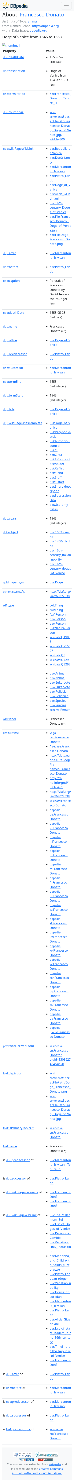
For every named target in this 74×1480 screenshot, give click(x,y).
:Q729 (59, 660)
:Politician (59, 691)
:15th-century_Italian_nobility (60, 554)
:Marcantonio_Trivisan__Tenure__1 (60, 1164)
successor (13, 368)
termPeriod (14, 94)
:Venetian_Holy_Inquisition (60, 1246)
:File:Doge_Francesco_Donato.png (60, 239)
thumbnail (13, 112)
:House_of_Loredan (60, 1294)
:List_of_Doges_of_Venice (60, 1226)
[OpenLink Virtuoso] (22, 1454)
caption (11, 281)
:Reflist (57, 468)
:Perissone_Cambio (60, 1235)
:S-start (57, 482)
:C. (53, 450)
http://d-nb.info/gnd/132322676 (60, 782)
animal (33, 21)
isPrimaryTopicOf (18, 1128)
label (9, 719)
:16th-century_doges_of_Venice (60, 568)
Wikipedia (55, 1464)
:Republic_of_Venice (60, 150)
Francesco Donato (42, 14)
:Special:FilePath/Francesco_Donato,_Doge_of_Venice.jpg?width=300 (60, 125)
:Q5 (57, 655)
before (11, 267)
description (14, 71)
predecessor (15, 354)
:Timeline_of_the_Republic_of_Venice (60, 1351)
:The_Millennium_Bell (60, 1217)
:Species (58, 701)
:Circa (56, 455)
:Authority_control (60, 443)
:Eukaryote (60, 682)
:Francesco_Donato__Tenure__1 (60, 98)
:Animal (57, 673)
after (9, 253)
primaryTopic (18, 1429)
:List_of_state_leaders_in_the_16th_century (60, 1335)
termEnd (12, 381)
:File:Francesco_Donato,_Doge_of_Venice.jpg (60, 223)
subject (10, 532)
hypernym (13, 582)
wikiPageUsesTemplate (22, 423)
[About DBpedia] (15, 6)
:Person (58, 614)
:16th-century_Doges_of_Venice (60, 207)
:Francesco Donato (59, 737)
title (8, 409)
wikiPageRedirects (22, 1192)
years (10, 518)
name (10, 326)
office (10, 340)
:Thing (56, 605)
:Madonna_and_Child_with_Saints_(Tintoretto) (60, 1263)
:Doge (56, 582)
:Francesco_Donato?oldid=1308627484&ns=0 (60, 1055)
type (8, 605)
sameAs (14, 591)
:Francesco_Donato (60, 1132)
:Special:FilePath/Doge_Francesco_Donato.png (60, 1083)
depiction (12, 1073)
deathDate (13, 57)
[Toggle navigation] (66, 5)
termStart (13, 395)
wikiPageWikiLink (18, 148)
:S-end (56, 473)
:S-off (55, 477)
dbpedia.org (38, 30)
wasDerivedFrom (18, 1046)
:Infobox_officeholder (60, 461)
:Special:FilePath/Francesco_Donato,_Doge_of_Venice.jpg (60, 1107)
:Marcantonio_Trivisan (60, 169)
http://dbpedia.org (45, 26)
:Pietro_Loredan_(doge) (60, 1276)
